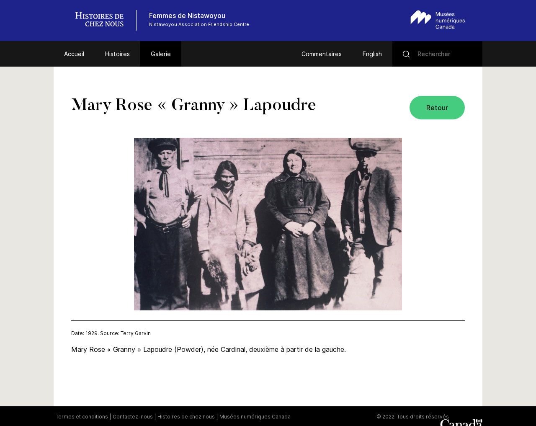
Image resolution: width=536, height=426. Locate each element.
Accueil (74, 53)
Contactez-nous (133, 416)
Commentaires (322, 53)
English (372, 53)
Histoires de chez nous (186, 416)
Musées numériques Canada (255, 416)
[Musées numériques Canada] (437, 19)
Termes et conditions (82, 416)
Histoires (117, 53)
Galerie (161, 53)
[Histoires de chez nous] (104, 20)
